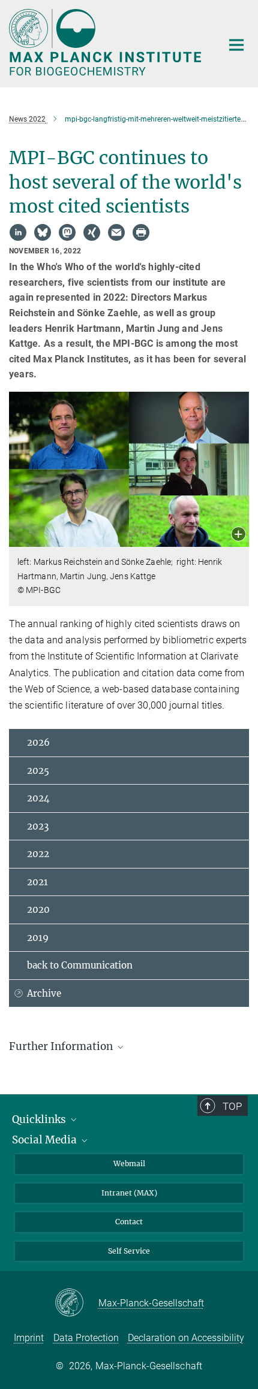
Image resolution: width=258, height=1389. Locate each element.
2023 (38, 826)
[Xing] (92, 232)
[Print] (141, 232)
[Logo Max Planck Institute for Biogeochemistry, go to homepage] (106, 42)
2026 (38, 742)
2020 (38, 909)
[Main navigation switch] (236, 45)
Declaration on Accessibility (186, 1337)
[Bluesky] (43, 232)
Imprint (29, 1337)
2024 (38, 798)
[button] (238, 535)
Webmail (129, 1163)
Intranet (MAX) (129, 1192)
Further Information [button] (62, 1046)
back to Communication (80, 965)
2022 (38, 854)
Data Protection (86, 1337)
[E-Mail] (116, 232)
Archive (44, 993)
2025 (38, 770)
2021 (37, 882)
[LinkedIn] (18, 232)
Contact (129, 1221)
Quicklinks (40, 1119)
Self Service (129, 1250)
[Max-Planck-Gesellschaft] (76, 1303)
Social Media (45, 1140)
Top (232, 1106)
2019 (38, 937)
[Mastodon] (67, 232)
